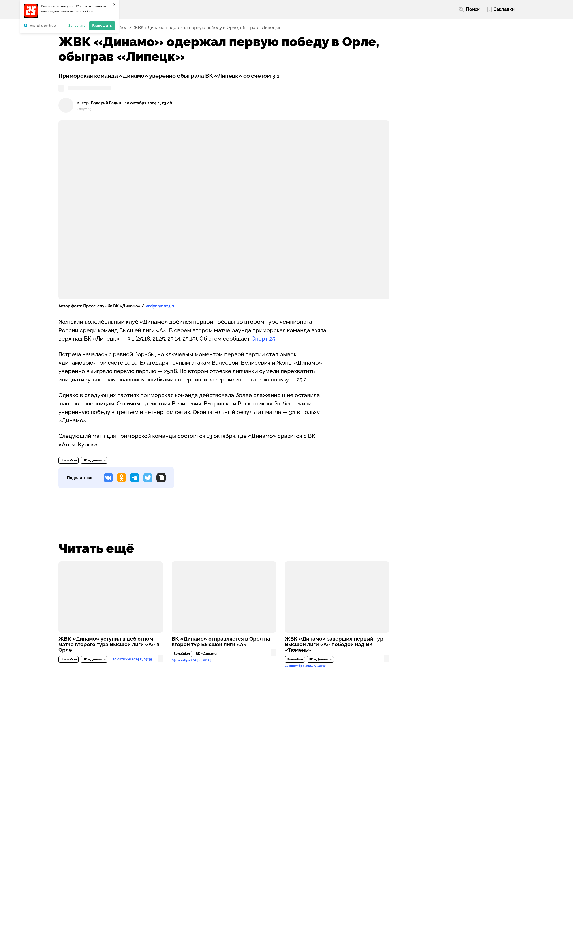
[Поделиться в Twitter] (147, 477)
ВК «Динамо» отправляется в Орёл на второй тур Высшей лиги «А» (221, 641)
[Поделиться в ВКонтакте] (108, 477)
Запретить (77, 25)
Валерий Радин (106, 103)
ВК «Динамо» (94, 460)
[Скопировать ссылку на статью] (161, 477)
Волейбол (68, 460)
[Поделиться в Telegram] (134, 477)
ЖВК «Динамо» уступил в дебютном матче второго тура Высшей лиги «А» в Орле (108, 644)
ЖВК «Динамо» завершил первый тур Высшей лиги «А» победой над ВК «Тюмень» (334, 644)
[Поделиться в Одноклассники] (121, 477)
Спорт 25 (263, 338)
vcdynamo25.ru (160, 306)
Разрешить (102, 25)
